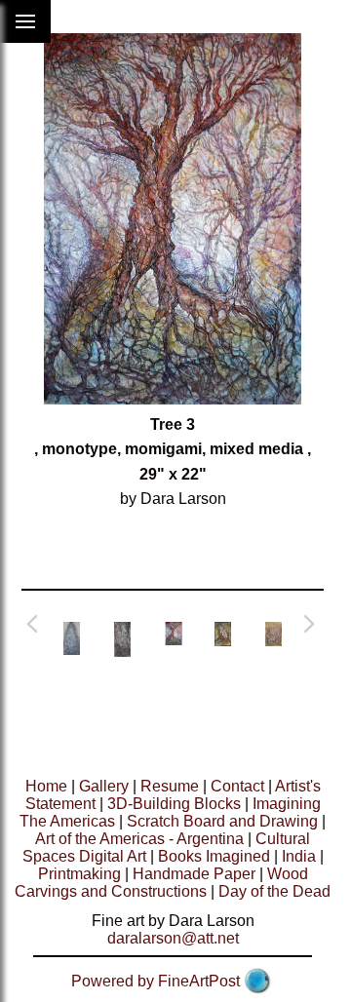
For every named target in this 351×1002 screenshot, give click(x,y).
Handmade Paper (194, 874)
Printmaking (79, 874)
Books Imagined (214, 856)
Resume (169, 786)
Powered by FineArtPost (155, 981)
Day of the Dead (274, 891)
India (299, 856)
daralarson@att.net (173, 938)
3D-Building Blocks (174, 803)
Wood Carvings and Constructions (161, 883)
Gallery (104, 786)
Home (46, 786)
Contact (237, 786)
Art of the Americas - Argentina (139, 838)
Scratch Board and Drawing (222, 821)
